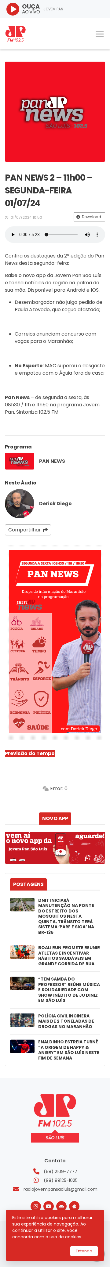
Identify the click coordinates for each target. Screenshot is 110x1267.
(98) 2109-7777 (60, 1171)
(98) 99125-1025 (61, 1180)
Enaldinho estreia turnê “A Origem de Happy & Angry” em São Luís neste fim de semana (68, 1050)
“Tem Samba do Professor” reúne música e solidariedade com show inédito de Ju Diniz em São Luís (69, 990)
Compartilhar (24, 529)
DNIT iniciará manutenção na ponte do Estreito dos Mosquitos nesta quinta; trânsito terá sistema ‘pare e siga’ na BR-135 (66, 916)
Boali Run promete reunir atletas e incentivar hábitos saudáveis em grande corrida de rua (69, 955)
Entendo (84, 1251)
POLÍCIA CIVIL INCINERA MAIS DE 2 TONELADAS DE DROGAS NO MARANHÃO (66, 1021)
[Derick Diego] (19, 503)
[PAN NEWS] (19, 461)
